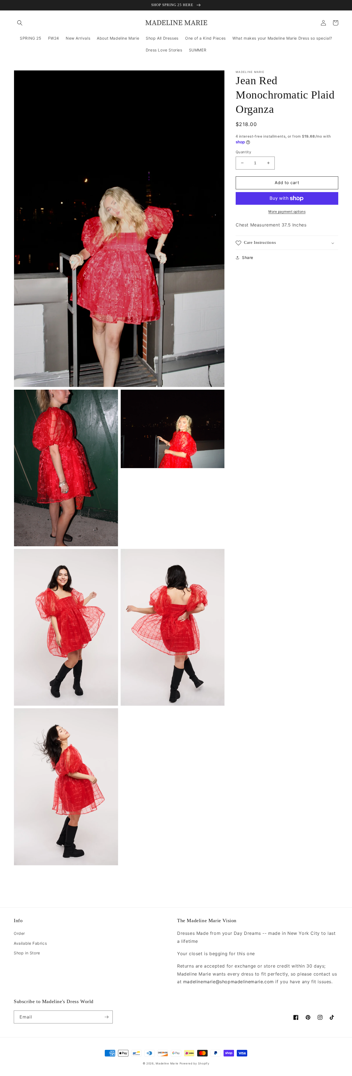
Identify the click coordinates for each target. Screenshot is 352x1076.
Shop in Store (27, 953)
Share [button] (247, 257)
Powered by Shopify (195, 1063)
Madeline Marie (167, 1063)
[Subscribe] (106, 1017)
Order (19, 933)
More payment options (287, 211)
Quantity (243, 152)
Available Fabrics (30, 943)
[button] (20, 23)
